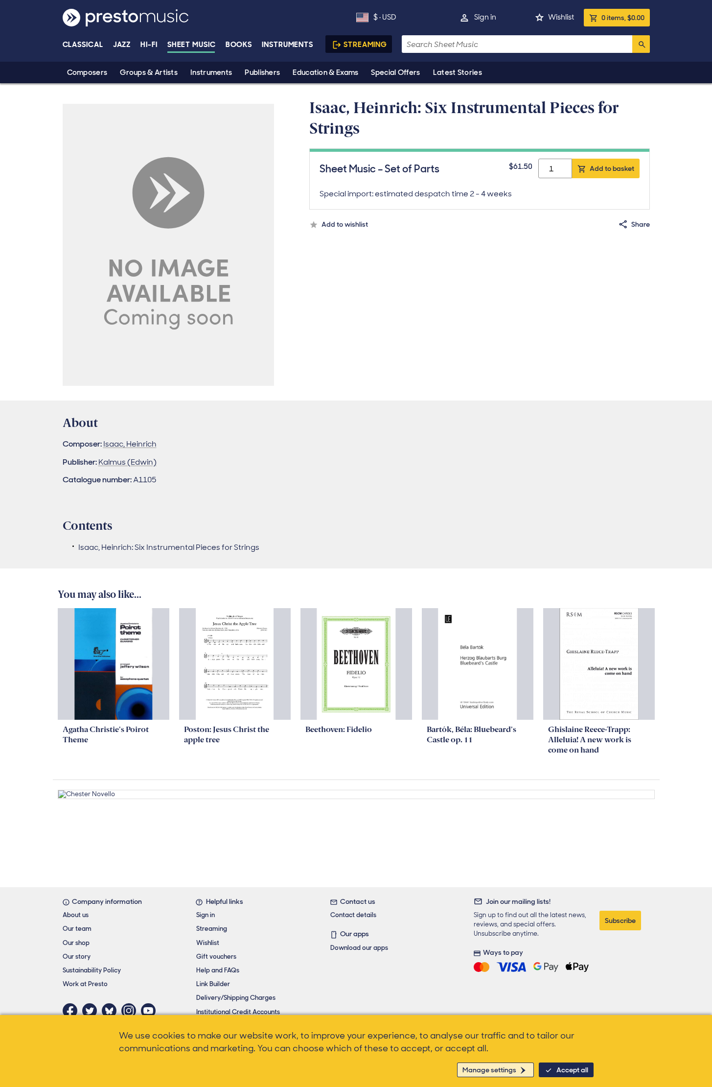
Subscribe (620, 920)
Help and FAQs (217, 970)
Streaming (365, 44)
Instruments (211, 72)
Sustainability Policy (92, 970)
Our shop (76, 943)
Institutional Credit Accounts (238, 1012)
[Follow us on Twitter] (92, 1010)
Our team (77, 928)
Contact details (353, 915)
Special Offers (395, 72)
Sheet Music (191, 44)
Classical (83, 44)
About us (76, 915)
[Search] (641, 44)
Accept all (572, 1069)
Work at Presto (85, 984)
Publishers (262, 72)
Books (239, 44)
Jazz (122, 44)
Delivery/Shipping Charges (236, 997)
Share (640, 224)
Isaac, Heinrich (130, 444)
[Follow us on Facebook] (72, 1010)
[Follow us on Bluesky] (111, 1010)
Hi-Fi (149, 44)
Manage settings (489, 1069)
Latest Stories (457, 72)
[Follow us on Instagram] (131, 1010)
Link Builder (213, 984)
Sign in (485, 17)
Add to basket (612, 168)
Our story (77, 956)
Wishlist (561, 17)
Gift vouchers (216, 956)
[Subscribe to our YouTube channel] (151, 1010)
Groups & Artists (149, 72)
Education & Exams (325, 72)
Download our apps (359, 948)
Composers (87, 72)
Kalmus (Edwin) (127, 462)
